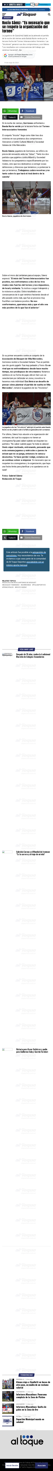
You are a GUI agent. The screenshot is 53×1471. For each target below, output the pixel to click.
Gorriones (26, 585)
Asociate (42, 1465)
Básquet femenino (11, 585)
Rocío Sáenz (21, 587)
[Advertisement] (26, 246)
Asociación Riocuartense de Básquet (19, 582)
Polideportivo (39, 585)
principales (8, 587)
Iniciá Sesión (12, 1465)
